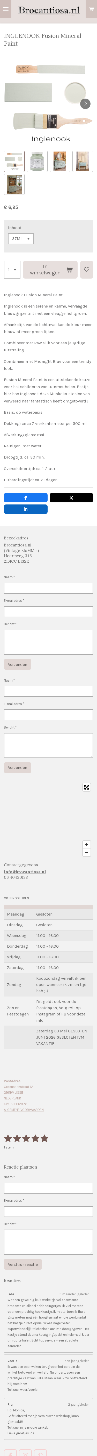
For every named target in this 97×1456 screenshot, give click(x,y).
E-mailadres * (14, 601)
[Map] (48, 820)
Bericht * (10, 624)
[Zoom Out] (87, 852)
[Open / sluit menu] (5, 9)
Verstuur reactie (23, 1264)
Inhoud (14, 227)
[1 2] (12, 270)
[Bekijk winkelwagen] (91, 9)
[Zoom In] (87, 845)
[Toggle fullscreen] (87, 787)
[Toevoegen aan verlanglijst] (86, 270)
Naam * (9, 577)
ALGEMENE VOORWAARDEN (24, 1110)
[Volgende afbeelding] (85, 104)
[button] (14, 161)
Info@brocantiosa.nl (25, 871)
